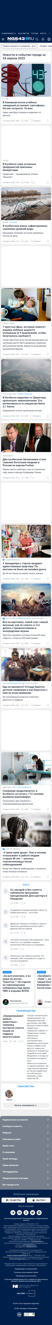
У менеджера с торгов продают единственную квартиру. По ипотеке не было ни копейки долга (24, 566)
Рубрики (7, 1132)
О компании (9, 1152)
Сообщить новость (12, 1126)
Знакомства (23, 33)
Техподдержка (10, 1171)
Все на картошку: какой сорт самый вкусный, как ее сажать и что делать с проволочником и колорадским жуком (25, 627)
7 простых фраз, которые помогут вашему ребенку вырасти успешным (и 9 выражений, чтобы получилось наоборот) (24, 331)
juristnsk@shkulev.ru (29, 1245)
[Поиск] (37, 39)
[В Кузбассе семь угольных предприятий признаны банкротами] (26, 142)
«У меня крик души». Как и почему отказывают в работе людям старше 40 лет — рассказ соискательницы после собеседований (24, 858)
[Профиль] (49, 39)
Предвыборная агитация (15, 1178)
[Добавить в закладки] (47, 120)
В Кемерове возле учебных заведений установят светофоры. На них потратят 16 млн (24, 105)
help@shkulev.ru (31, 1247)
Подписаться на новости (15, 1119)
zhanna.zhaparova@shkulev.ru (17, 1255)
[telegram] (12, 1212)
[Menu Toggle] (3, 39)
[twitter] (32, 1212)
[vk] (19, 1212)
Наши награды (10, 1158)
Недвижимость (9, 33)
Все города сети (11, 1184)
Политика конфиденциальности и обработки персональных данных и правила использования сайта (26, 1280)
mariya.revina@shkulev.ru (18, 1259)
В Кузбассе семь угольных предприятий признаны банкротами (19, 167)
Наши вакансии (10, 1165)
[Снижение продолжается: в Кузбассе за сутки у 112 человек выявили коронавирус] (26, 768)
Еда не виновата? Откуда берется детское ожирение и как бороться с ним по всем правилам (25, 689)
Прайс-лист (9, 1145)
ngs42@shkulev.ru (37, 1241)
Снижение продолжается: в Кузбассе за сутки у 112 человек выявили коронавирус (23, 793)
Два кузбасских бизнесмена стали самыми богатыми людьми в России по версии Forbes (24, 462)
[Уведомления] (43, 39)
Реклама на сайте (12, 1139)
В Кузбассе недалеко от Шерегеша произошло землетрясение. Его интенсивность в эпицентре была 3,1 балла (24, 402)
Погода (34, 33)
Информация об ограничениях (26, 1269)
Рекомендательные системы (26, 1276)
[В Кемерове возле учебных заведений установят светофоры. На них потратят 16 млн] (26, 80)
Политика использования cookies (26, 1272)
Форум (43, 33)
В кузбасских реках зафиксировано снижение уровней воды (25, 227)
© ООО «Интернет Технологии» (26, 1308)
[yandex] (39, 1212)
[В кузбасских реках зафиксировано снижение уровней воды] (26, 203)
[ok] (26, 1212)
